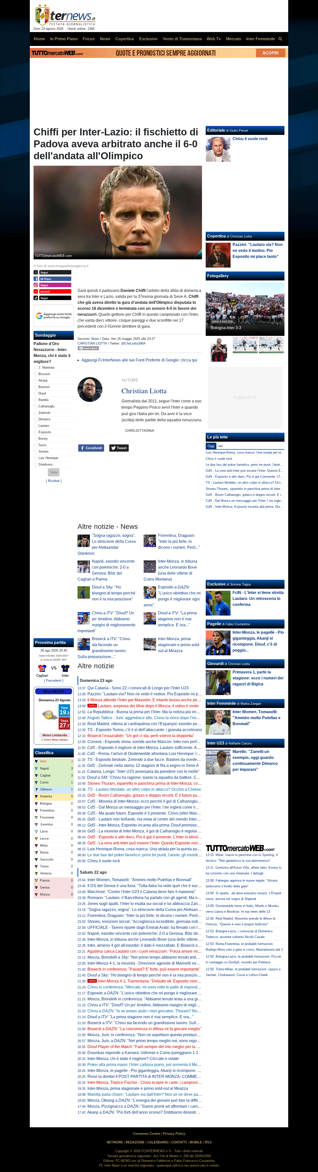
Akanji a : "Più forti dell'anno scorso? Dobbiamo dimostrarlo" (145, 1112)
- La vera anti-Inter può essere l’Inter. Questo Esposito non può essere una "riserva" (164, 843)
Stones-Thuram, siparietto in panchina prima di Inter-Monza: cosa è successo (155, 783)
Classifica (44, 753)
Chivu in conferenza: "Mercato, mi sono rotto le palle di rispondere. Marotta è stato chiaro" (165, 987)
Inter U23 (215, 743)
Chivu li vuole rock (103, 861)
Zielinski (44, 413)
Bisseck (44, 374)
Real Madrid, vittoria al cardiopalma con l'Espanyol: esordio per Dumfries (151, 724)
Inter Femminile (221, 703)
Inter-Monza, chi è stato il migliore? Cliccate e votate (133, 1058)
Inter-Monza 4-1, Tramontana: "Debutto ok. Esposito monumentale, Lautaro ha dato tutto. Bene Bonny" (183, 981)
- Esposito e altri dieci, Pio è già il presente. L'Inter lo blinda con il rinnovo (156, 837)
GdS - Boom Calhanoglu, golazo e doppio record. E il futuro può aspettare (259, 495)
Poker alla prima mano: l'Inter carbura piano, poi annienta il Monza (145, 1064)
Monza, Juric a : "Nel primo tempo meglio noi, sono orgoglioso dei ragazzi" (158, 1041)
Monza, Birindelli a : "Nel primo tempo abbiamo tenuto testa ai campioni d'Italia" (160, 957)
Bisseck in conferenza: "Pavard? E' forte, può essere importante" (143, 969)
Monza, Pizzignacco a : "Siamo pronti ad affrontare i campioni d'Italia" (153, 1106)
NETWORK (115, 1142)
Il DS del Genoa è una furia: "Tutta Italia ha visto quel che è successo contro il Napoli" (162, 886)
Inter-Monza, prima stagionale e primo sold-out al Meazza (179, 645)
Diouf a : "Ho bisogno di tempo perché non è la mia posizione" (113, 593)
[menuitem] (280, 39)
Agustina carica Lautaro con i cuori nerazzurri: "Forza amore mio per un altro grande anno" (166, 951)
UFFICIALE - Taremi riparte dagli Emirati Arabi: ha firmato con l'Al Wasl (149, 927)
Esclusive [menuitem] (148, 39)
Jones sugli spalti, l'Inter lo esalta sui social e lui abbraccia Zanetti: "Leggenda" (156, 903)
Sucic (43, 445)
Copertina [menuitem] (124, 39)
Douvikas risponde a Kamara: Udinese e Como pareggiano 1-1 (142, 1053)
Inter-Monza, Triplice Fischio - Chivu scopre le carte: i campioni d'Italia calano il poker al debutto (171, 1082)
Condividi (93, 448)
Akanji (43, 380)
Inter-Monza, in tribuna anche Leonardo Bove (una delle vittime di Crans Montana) (159, 939)
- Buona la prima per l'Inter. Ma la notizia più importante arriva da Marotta (164, 712)
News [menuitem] (105, 39)
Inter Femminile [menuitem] (260, 39)
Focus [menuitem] (89, 39)
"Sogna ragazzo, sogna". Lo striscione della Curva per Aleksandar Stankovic (154, 909)
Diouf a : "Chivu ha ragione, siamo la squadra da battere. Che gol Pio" (151, 777)
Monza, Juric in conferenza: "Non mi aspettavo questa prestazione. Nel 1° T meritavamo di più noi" (173, 1035)
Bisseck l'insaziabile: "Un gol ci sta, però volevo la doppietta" (140, 736)
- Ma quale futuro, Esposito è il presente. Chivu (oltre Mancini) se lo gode (155, 813)
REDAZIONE (135, 1142)
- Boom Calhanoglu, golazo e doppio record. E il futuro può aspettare (152, 795)
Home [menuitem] (39, 39)
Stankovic (46, 464)
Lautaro (44, 426)
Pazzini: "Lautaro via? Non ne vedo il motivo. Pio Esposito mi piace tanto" (152, 694)
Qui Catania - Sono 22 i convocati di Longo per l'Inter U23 (138, 688)
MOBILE (196, 1142)
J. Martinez (47, 367)
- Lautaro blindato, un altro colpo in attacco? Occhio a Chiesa (144, 789)
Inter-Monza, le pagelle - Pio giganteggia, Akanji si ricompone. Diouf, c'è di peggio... (160, 1070)
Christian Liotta (92, 343)
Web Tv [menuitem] (214, 39)
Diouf (42, 393)
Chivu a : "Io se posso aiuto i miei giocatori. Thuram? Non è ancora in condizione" (164, 1011)
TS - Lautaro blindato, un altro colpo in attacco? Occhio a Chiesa (252, 482)
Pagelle (214, 624)
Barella (43, 400)
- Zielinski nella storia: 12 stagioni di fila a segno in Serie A (143, 765)
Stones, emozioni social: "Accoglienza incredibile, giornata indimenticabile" (153, 921)
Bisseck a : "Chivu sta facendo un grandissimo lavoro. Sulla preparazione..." (157, 1023)
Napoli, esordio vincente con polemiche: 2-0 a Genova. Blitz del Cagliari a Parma (158, 933)
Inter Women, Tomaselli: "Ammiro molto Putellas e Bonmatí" (139, 880)
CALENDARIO (157, 1142)
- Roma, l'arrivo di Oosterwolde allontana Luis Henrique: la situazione (152, 753)
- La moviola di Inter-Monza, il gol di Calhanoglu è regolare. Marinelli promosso (161, 831)
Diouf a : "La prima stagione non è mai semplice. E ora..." (177, 619)
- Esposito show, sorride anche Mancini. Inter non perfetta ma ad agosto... (159, 742)
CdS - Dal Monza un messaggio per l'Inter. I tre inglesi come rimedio (255, 501)
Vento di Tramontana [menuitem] (182, 39)
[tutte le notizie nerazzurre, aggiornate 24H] (65, 15)
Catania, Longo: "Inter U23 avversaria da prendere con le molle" (143, 771)
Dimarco (44, 419)
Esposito (45, 432)
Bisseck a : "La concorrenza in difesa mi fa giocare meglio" (144, 1029)
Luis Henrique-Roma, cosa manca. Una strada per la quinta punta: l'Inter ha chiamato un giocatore (173, 849)
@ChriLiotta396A (133, 343)
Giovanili (215, 664)
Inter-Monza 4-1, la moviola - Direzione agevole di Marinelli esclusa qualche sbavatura (163, 963)
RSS (208, 1142)
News (95, 339)
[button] (53, 472)
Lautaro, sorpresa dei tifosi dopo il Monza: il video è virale (144, 706)
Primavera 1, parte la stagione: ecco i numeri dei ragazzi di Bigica (258, 678)
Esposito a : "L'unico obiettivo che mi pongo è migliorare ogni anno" (152, 993)
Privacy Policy (174, 1133)
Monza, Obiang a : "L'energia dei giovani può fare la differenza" (148, 1100)
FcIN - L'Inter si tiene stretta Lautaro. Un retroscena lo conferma (258, 598)
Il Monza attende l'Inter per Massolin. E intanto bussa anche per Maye (148, 700)
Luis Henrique (48, 458)
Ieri (220, 446)
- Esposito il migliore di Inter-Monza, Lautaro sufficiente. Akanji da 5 (150, 747)
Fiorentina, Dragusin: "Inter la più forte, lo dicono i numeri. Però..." (179, 541)
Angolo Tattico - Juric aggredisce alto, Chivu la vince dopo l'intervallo (147, 718)
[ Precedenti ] (53, 680)
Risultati (54, 481)
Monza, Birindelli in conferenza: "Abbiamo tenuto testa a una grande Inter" (152, 999)
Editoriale (216, 130)
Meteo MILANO (53, 691)
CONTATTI (179, 1142)
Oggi (211, 446)
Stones (44, 451)
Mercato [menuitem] (233, 39)
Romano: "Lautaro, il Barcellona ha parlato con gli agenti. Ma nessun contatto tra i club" (163, 898)
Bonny (43, 438)
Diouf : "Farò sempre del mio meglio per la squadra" (149, 1047)
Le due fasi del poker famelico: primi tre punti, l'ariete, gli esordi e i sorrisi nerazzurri (160, 855)
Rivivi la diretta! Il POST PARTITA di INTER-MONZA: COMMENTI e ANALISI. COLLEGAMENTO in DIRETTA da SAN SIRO (196, 1076)
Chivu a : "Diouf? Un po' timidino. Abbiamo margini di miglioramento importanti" (160, 1005)
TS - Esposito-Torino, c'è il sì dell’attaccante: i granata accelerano (144, 730)
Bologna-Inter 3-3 (226, 328)
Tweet (121, 448)
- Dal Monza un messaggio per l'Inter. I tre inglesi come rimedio (146, 807)
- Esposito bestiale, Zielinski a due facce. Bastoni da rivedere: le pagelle (153, 759)
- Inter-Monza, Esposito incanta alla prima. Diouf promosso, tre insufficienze (158, 825)
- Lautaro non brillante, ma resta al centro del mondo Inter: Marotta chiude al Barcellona (168, 819)
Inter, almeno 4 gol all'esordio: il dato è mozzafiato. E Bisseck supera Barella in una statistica (168, 945)
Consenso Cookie (146, 1133)
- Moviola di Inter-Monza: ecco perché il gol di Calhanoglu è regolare (151, 801)
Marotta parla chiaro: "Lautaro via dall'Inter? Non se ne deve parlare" (147, 1094)
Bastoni (44, 387)
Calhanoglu (46, 406)
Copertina (216, 236)
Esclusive (216, 584)
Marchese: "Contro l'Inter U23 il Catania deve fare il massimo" (141, 892)
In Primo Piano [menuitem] (64, 39)
